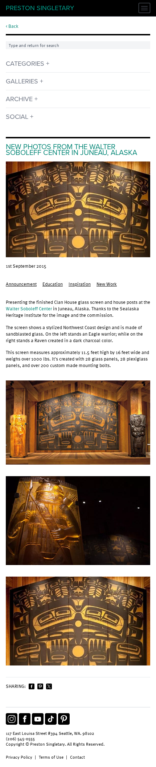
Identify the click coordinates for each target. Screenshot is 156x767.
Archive (19, 99)
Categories (25, 64)
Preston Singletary (40, 8)
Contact (77, 757)
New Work (107, 284)
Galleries (22, 81)
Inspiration (80, 284)
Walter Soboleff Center (29, 308)
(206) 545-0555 (20, 738)
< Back (12, 26)
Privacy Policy (19, 757)
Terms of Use (51, 757)
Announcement (21, 284)
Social (17, 117)
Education (52, 284)
